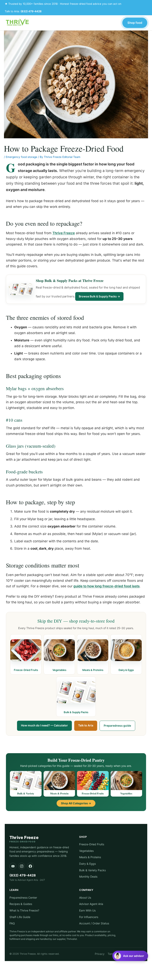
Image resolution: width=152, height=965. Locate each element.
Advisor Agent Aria (91, 904)
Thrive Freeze (63, 233)
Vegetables (86, 850)
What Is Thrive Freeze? (24, 910)
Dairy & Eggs (87, 863)
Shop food (134, 23)
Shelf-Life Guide (20, 917)
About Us (85, 897)
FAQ (12, 923)
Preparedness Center (23, 897)
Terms (112, 953)
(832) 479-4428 (31, 11)
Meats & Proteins (90, 857)
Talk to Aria (85, 725)
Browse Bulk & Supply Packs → (99, 296)
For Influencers (88, 917)
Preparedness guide (117, 725)
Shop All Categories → (76, 803)
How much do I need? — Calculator (44, 725)
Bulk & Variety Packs (92, 870)
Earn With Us (87, 910)
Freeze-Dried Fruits (91, 844)
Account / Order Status (94, 923)
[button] (130, 956)
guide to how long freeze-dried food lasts (106, 586)
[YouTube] (13, 866)
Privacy (99, 953)
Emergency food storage (21, 157)
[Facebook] (30, 866)
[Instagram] (21, 866)
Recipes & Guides (21, 904)
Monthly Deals (88, 876)
